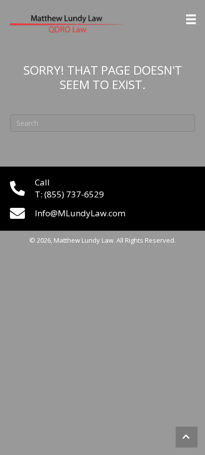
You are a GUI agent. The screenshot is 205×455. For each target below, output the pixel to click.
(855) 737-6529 (74, 194)
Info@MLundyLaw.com (80, 213)
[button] (187, 437)
